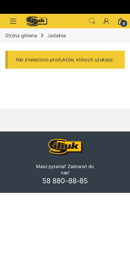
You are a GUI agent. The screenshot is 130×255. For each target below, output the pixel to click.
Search (92, 21)
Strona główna (21, 35)
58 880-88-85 (65, 181)
